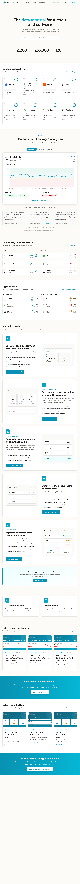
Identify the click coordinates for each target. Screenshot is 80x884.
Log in (67, 2)
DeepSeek (41, 149)
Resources (42, 2)
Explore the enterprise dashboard (39, 769)
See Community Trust (50, 512)
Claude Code (31, 149)
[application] (40, 178)
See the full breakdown (68, 289)
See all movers (71, 245)
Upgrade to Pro (39, 580)
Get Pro (73, 2)
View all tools (71, 329)
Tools (33, 2)
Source (22, 223)
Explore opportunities (14, 372)
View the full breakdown (39, 200)
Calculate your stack (13, 465)
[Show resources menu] (46, 2)
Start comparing (48, 418)
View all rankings (70, 72)
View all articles (70, 708)
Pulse (22, 2)
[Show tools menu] (35, 2)
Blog (27, 2)
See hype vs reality (13, 559)
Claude (50, 149)
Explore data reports (39, 692)
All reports (72, 631)
